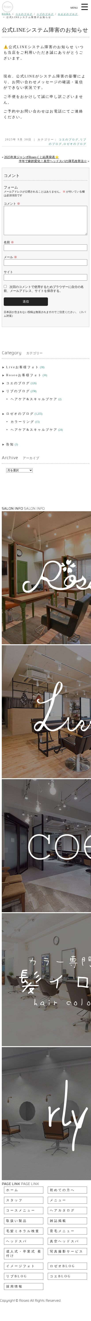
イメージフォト (21, 1266)
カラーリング (22, 421)
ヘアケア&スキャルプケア (34, 399)
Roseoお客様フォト (24, 375)
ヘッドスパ (16, 1241)
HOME (6, 14)
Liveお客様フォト (22, 367)
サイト (8, 272)
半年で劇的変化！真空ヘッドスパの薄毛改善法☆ (53, 161)
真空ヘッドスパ (64, 1241)
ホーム (12, 1190)
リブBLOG (16, 1276)
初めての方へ (62, 1190)
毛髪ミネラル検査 (23, 1231)
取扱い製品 (16, 1221)
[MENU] (85, 7)
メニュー (58, 1200)
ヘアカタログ (62, 1210)
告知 (10, 444)
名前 (9, 242)
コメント (12, 203)
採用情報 (14, 1286)
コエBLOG (60, 1276)
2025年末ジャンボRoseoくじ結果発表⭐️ (31, 157)
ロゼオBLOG (62, 1266)
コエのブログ (24, 14)
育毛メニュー (62, 1231)
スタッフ (14, 1200)
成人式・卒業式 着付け (24, 1253)
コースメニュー (21, 1210)
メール (10, 257)
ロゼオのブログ (68, 14)
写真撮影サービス (66, 1251)
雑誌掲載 (58, 1221)
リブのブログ (45, 14)
